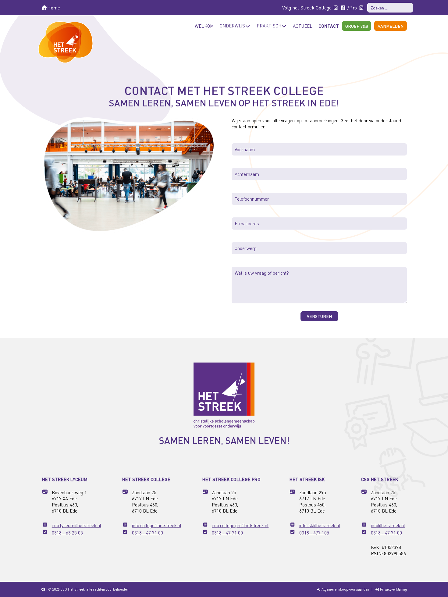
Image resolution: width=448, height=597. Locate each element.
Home (53, 7)
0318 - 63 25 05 (67, 533)
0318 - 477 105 (314, 533)
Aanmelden (391, 26)
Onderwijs (232, 26)
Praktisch (269, 26)
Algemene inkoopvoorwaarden (345, 589)
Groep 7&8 (356, 26)
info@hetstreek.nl (388, 525)
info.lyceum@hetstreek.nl (76, 525)
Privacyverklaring (393, 589)
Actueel (302, 26)
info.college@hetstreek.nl (156, 525)
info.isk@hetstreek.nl (319, 525)
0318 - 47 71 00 (147, 533)
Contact (328, 26)
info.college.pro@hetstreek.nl (240, 525)
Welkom (204, 26)
